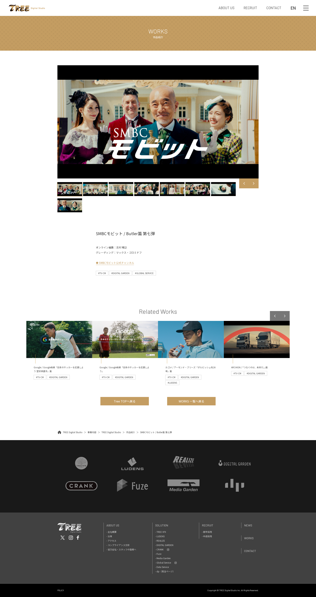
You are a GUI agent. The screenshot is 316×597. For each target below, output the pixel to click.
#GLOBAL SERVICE (144, 273)
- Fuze (158, 553)
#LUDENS (172, 382)
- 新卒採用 (207, 531)
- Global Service (163, 562)
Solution (161, 525)
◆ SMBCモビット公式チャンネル (115, 263)
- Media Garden (163, 558)
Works (249, 538)
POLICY (60, 590)
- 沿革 (109, 536)
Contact (250, 551)
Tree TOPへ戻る (125, 401)
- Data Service (162, 566)
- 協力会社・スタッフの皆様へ (121, 549)
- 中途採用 (207, 536)
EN (293, 8)
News (248, 525)
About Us (112, 525)
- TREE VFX (160, 531)
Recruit (207, 525)
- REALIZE (160, 540)
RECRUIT (250, 8)
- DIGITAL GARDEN (164, 545)
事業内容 (92, 432)
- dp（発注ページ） (165, 571)
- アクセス (111, 540)
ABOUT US (226, 8)
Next (254, 183)
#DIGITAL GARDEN (120, 273)
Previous (244, 183)
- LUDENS (160, 536)
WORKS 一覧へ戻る (191, 401)
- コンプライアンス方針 (118, 545)
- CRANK (159, 549)
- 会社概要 (111, 531)
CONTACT (273, 8)
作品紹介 (130, 432)
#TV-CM (102, 273)
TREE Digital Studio (72, 432)
